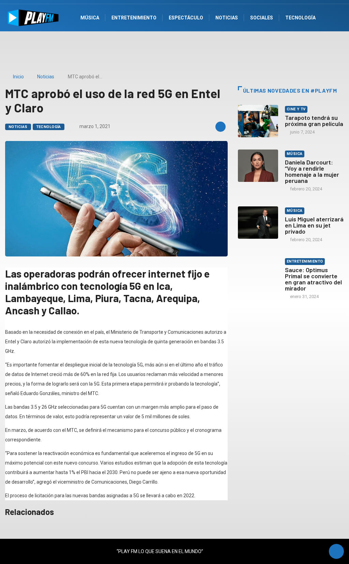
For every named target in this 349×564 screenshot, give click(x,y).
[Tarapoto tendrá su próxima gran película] (258, 121)
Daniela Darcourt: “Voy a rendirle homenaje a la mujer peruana (312, 171)
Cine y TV (296, 109)
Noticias (45, 76)
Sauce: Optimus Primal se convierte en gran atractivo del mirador (313, 279)
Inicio (18, 76)
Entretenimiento (305, 261)
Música (295, 154)
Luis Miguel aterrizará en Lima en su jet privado (314, 225)
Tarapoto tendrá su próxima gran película (314, 120)
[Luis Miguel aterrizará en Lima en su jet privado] (258, 222)
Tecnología (48, 127)
